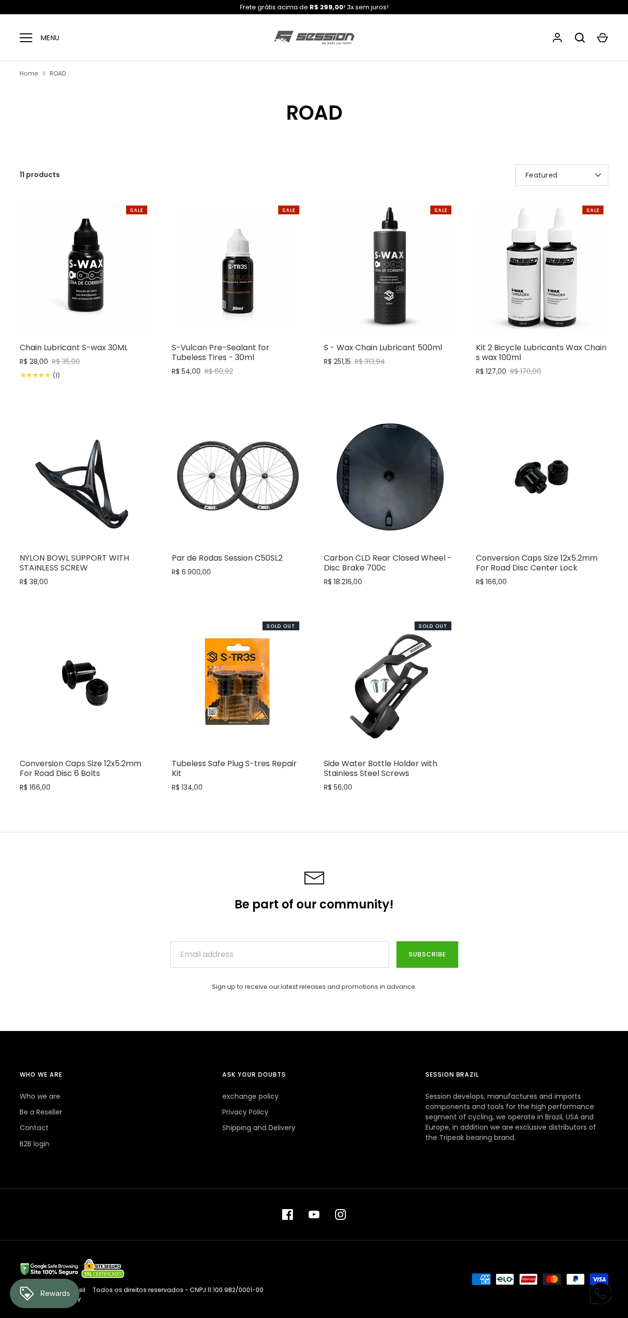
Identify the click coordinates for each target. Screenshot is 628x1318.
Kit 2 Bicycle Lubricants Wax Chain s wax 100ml (541, 352)
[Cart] (602, 38)
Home (29, 73)
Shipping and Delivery (258, 1128)
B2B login (35, 1144)
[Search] (580, 38)
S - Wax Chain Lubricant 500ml (383, 347)
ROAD (58, 73)
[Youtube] (314, 1214)
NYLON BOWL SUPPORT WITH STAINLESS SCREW (74, 562)
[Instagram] (340, 1214)
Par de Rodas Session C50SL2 (227, 558)
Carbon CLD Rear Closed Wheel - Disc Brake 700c (388, 562)
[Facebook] (287, 1214)
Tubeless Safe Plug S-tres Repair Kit (234, 768)
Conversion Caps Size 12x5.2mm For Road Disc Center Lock (537, 562)
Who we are (40, 1096)
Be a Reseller (41, 1112)
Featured (541, 175)
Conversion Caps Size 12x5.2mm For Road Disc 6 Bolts (80, 768)
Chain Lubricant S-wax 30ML (74, 347)
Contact (34, 1128)
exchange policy (250, 1096)
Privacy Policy (245, 1112)
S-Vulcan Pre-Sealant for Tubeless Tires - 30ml (220, 352)
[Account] (557, 38)
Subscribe (427, 954)
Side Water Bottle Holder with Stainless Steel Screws (380, 768)
